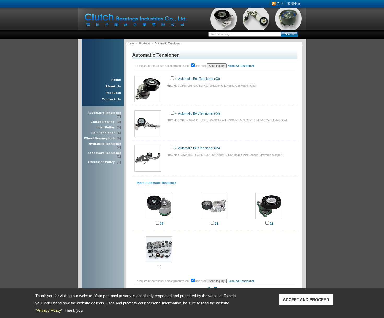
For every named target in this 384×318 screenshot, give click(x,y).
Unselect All (247, 65)
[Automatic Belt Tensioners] (214, 219)
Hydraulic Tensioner (105, 145)
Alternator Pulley (104, 162)
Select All (233, 65)
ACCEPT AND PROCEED (306, 299)
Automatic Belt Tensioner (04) (199, 113)
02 (271, 223)
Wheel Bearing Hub (102, 138)
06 (162, 223)
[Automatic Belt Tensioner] (159, 219)
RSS (279, 3)
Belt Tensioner (106, 132)
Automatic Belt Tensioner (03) (199, 79)
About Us (113, 86)
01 (216, 223)
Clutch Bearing (106, 121)
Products (113, 93)
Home (116, 80)
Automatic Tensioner (104, 114)
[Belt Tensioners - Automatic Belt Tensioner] (268, 219)
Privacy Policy (49, 310)
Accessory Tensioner (104, 154)
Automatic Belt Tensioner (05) (199, 148)
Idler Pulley (109, 127)
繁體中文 (294, 3)
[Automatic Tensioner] (159, 263)
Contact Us (111, 99)
